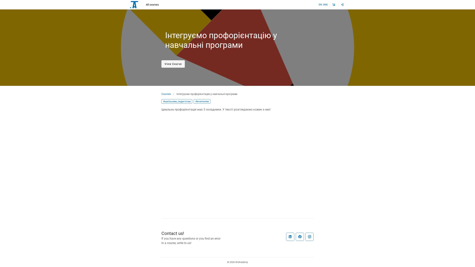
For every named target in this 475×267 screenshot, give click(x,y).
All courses (152, 4)
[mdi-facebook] (300, 237)
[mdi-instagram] (309, 237)
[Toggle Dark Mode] (334, 4)
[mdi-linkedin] (290, 237)
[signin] (342, 4)
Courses (166, 94)
